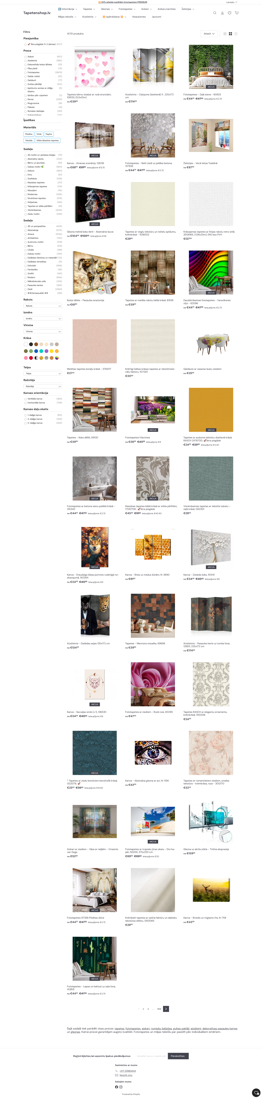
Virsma (28, 325)
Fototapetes (126, 9)
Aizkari (145, 9)
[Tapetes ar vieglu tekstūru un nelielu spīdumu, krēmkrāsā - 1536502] (152, 209)
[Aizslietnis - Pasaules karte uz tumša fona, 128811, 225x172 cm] (211, 621)
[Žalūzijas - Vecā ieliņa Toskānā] (211, 140)
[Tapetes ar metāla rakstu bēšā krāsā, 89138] (152, 277)
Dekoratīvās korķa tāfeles (39, 64)
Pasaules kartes (35, 285)
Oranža (57, 351)
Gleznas (105, 9)
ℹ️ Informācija (66, 9)
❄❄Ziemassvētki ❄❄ (37, 293)
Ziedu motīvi (33, 214)
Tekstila (28, 140)
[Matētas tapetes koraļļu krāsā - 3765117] (94, 346)
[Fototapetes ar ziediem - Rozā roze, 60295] (152, 689)
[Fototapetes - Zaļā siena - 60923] (211, 71)
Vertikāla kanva (34, 398)
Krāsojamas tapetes (37, 186)
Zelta (41, 358)
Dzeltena (52, 351)
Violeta (47, 351)
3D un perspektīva (36, 226)
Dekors (30, 170)
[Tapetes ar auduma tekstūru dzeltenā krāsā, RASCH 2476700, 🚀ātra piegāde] (211, 415)
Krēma (47, 344)
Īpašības (29, 120)
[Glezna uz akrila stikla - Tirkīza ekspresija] (211, 826)
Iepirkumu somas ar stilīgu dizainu (40, 90)
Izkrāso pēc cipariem (37, 95)
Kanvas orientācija (36, 393)
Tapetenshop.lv (36, 13)
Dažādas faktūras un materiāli (42, 257)
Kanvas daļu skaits (36, 409)
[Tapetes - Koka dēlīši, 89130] (94, 414)
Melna (31, 344)
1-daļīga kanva (34, 415)
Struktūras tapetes (36, 198)
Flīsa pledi (32, 68)
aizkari (146, 1028)
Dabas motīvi (33, 254)
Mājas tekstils (66, 16)
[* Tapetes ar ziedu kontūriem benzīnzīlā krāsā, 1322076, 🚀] (94, 758)
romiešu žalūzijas (161, 1028)
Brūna (36, 344)
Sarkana (31, 358)
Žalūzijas (187, 9)
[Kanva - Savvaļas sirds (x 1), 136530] (94, 689)
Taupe (57, 344)
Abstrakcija (32, 230)
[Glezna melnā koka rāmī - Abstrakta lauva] (94, 208)
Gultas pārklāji (34, 84)
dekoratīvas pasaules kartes (219, 1028)
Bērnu (30, 246)
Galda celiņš (33, 76)
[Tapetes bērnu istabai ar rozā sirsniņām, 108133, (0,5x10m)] (94, 72)
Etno (29, 174)
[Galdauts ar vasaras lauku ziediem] (211, 346)
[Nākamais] (166, 1009)
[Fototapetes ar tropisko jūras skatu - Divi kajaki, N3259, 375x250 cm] (152, 827)
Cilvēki (30, 250)
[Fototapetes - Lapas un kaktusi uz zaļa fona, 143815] (94, 964)
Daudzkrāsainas (57, 358)
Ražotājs (29, 380)
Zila (36, 351)
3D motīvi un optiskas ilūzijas (41, 155)
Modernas (32, 194)
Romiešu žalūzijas (35, 111)
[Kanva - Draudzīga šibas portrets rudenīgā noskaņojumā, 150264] (94, 553)
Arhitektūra (32, 238)
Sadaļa (28, 149)
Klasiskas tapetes (36, 182)
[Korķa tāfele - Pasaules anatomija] (94, 277)
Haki (26, 351)
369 (159, 1009)
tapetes (119, 1028)
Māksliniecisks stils (36, 281)
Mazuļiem (32, 190)
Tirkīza (41, 351)
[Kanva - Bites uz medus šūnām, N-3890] (152, 552)
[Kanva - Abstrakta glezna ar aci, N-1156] (152, 757)
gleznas (75, 1032)
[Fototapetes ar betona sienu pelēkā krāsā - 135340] (94, 484)
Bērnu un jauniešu (36, 162)
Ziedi (29, 289)
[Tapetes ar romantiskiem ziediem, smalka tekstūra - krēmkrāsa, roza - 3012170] (211, 758)
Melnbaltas (36, 358)
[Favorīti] (229, 13)
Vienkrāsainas (34, 210)
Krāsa (27, 338)
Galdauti (31, 80)
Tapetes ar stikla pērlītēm (39, 206)
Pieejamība (31, 38)
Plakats (31, 107)
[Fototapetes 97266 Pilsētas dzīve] (94, 895)
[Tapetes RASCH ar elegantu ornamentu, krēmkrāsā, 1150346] (211, 690)
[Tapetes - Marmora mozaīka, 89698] (152, 620)
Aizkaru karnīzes (167, 9)
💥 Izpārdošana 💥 (113, 16)
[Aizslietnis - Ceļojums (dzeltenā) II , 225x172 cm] (152, 72)
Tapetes (88, 9)
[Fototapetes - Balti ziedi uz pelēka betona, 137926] (152, 141)
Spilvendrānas (34, 115)
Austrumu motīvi (35, 242)
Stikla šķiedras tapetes (48, 140)
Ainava (30, 234)
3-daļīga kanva (34, 419)
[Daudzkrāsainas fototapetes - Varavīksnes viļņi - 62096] (211, 278)
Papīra (49, 134)
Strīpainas (32, 202)
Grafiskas (32, 178)
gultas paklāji (181, 1028)
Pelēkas (52, 344)
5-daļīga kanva (34, 423)
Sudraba (47, 358)
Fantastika (32, 269)
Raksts (28, 300)
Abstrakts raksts (35, 159)
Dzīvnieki (31, 265)
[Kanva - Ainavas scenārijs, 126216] (94, 140)
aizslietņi (196, 1028)
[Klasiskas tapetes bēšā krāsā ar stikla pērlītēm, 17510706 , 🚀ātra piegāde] (152, 484)
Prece (27, 51)
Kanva (30, 99)
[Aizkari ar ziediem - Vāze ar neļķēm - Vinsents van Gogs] (94, 827)
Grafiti (30, 273)
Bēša (41, 344)
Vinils (39, 134)
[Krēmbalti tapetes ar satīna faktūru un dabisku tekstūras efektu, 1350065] (152, 896)
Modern (31, 277)
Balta (26, 344)
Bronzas (52, 358)
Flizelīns (28, 134)
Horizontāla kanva (36, 402)
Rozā (26, 358)
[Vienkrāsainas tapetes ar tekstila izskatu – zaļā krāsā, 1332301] (211, 484)
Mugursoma (33, 103)
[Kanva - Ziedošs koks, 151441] (211, 552)
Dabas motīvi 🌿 (35, 166)
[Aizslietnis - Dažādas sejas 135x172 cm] (94, 620)
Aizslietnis (88, 16)
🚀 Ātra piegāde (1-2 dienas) (41, 44)
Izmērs (28, 312)
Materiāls (30, 127)
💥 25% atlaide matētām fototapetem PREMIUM (122, 2)
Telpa (27, 367)
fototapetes (133, 1028)
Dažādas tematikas (36, 261)
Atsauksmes (139, 16)
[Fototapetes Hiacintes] (152, 414)
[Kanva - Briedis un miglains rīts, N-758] (211, 895)
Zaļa (31, 351)
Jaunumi (156, 16)
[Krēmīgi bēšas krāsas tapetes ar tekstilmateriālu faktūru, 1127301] (152, 347)
